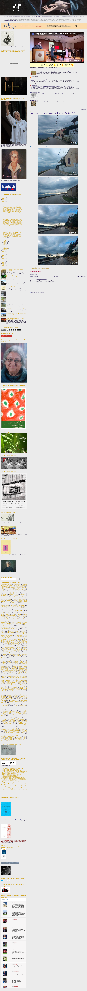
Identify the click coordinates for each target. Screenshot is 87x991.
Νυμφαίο (24, 686)
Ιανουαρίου (5, 249)
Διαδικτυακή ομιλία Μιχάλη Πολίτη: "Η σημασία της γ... (12, 234)
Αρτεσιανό (15, 605)
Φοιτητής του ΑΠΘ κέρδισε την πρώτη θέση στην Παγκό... (12, 205)
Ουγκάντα (24, 689)
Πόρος (20, 702)
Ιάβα (26, 642)
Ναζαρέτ (16, 681)
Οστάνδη (19, 689)
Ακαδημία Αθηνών (5, 596)
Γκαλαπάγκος (11, 616)
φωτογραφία (3, 736)
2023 (3, 199)
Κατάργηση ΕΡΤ (4, 652)
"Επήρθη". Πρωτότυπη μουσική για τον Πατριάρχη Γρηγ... (13, 224)
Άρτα (11, 605)
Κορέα (15, 656)
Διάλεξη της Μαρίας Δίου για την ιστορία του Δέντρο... (12, 210)
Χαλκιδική (3, 737)
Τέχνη (25, 725)
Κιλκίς (4, 655)
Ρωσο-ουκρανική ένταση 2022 (22, 710)
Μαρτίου (5, 247)
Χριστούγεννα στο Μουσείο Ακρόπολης (9, 233)
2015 (3, 256)
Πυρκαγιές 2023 (4, 707)
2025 (3, 197)
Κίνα (9, 655)
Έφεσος (25, 636)
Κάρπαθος (13, 651)
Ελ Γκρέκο (5, 630)
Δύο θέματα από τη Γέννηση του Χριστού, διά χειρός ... (12, 208)
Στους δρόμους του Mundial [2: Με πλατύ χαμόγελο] (16, 308)
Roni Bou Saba (10, 740)
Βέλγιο (10, 609)
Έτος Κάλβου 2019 (21, 635)
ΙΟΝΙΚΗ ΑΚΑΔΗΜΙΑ (12, 644)
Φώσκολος (8, 735)
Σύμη (17, 719)
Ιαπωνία (3, 643)
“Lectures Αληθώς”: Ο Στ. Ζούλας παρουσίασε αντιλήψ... (12, 227)
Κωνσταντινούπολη (17, 661)
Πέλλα (20, 697)
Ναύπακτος (9, 682)
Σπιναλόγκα (19, 717)
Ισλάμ (2, 645)
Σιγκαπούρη (13, 713)
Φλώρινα (10, 733)
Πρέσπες (12, 704)
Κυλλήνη (24, 660)
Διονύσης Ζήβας (15, 621)
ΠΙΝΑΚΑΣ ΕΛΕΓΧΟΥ (46, 17)
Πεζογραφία (3, 697)
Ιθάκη (22, 643)
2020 (3, 250)
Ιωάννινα (19, 647)
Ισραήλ (12, 645)
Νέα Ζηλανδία (20, 682)
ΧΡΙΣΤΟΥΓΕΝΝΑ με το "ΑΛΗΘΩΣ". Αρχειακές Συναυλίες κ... (13, 209)
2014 (3, 257)
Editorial (2, 739)
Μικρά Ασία (12, 673)
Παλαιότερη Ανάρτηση (81, 276)
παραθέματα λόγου (35, 92)
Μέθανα (26, 670)
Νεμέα (16, 683)
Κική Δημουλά (24, 654)
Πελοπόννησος (9, 698)
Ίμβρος (25, 643)
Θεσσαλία (9, 641)
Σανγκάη (10, 712)
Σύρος (22, 720)
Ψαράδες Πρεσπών (8, 738)
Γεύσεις (19, 614)
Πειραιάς (9, 697)
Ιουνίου (4, 243)
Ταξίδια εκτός (7, 723)
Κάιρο (14, 648)
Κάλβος (13, 649)
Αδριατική (3, 594)
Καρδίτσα (7, 651)
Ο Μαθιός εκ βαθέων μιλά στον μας (10, 775)
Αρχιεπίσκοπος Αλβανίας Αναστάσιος (8, 606)
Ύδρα (26, 730)
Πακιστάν (11, 690)
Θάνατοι (25, 639)
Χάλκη (25, 736)
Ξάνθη (10, 687)
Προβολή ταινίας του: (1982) (9, 780)
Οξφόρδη (17, 688)
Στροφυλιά (12, 719)
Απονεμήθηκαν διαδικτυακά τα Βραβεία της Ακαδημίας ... (12, 212)
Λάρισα (10, 662)
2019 (3, 251)
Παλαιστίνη (3, 691)
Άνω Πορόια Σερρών (13, 601)
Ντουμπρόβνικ (17, 686)
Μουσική (12, 679)
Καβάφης (3, 648)
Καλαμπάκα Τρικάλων (6, 649)
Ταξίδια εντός (22, 723)
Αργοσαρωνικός (6, 602)
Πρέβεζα (7, 704)
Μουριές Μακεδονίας (23, 676)
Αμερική (14, 599)
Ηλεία (10, 639)
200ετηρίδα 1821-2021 (18, 586)
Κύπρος (8, 661)
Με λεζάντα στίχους (4, 669)
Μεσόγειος (14, 671)
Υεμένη (4, 731)
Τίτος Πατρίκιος (7, 728)
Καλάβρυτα (20, 648)
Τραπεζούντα (3, 729)
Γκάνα (15, 616)
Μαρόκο (20, 667)
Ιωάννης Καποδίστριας (9, 647)
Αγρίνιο (25, 593)
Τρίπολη (16, 729)
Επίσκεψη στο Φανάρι (21, 632)
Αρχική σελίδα (57, 276)
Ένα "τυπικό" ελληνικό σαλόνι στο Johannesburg (16, 280)
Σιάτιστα (8, 713)
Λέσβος (16, 662)
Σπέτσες (13, 717)
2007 (3, 265)
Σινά (6, 714)
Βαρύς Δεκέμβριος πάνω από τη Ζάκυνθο (10, 231)
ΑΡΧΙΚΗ (4, 16)
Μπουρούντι (23, 680)
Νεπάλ (20, 683)
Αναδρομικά (9, 600)
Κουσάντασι (16, 657)
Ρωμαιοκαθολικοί (4, 710)
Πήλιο (21, 698)
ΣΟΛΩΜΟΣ (38, 16)
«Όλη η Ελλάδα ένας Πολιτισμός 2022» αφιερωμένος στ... (13, 217)
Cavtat (24, 738)
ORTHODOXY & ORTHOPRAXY (38, 77)
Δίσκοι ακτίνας (3, 624)
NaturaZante (34, 85)
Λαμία (26, 661)
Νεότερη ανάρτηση (34, 276)
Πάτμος (10, 696)
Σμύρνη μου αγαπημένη (41, 101)
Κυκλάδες (18, 660)
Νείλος (12, 683)
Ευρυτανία (8, 636)
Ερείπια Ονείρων (17, 633)
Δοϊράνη (10, 624)
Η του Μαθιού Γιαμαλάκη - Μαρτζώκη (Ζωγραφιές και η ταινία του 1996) (14, 782)
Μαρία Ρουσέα (13, 667)
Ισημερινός (24, 644)
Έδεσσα (25, 624)
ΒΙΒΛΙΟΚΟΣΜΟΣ (16, 16)
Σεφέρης (2, 713)
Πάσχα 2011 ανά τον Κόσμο (12, 695)
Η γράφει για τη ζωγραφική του (11, 774)
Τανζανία (3, 721)
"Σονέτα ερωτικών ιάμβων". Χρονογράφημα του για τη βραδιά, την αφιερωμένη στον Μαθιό (13, 778)
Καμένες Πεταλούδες (17, 650)
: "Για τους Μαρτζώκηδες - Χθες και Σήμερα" (14, 779)
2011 (3, 261)
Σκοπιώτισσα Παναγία (17, 714)
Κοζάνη (11, 656)
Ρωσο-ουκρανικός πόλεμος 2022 (10, 711)
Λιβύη (9, 663)
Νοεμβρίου (5, 237)
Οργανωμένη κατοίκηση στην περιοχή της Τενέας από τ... (12, 206)
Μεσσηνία (25, 671)
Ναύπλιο (13, 682)
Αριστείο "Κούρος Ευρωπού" (9, 604)
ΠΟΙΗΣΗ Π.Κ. (59, 16)
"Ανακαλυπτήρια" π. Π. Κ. (6, 584)
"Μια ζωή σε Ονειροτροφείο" (21, 585)
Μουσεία (3, 677)
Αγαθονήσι (24, 588)
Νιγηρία (24, 683)
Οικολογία (21, 687)
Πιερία (25, 698)
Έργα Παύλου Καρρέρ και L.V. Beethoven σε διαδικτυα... (12, 213)
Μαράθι (8, 667)
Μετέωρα (15, 672)
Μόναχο (19, 675)
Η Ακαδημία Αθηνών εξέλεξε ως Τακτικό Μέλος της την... (12, 230)
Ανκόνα (20, 600)
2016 (3, 255)
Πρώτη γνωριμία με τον (12, 768)
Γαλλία (7, 614)
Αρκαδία (24, 604)
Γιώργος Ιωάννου (20, 615)
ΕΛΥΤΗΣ (28, 16)
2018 (3, 252)
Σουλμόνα (4, 717)
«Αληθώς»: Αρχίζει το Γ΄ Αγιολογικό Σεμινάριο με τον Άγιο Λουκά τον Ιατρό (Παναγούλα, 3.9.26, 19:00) (56, 71)
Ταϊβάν (26, 720)
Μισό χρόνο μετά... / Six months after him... (15, 297)
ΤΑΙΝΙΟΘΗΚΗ (76, 16)
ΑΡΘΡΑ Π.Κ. (9, 16)
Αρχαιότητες (21, 605)
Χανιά (7, 737)
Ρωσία (14, 710)
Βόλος (11, 612)
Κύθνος (13, 660)
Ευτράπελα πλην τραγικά (17, 636)
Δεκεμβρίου (5, 202)
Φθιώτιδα (9, 731)
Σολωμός (3, 715)
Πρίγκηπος (18, 704)
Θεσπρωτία (3, 641)
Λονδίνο (10, 665)
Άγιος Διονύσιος (24, 592)
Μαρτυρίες (24, 667)
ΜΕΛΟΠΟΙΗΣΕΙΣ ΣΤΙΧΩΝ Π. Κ (48, 16)
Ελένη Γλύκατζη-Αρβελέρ (21, 630)
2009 (3, 263)
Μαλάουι (2, 666)
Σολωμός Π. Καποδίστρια (13, 715)
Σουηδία (25, 715)
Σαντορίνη (17, 712)
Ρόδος (18, 709)
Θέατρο (23, 640)
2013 (3, 258)
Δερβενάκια (22, 617)
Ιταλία (25, 645)
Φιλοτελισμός (24, 732)
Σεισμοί (23, 712)
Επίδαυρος (3, 632)
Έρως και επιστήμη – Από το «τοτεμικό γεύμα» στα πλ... (12, 219)
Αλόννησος (5, 599)
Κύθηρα (8, 660)
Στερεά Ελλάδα (8, 718)
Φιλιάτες (14, 731)
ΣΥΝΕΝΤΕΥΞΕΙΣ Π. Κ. (67, 16)
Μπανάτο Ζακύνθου (6, 680)
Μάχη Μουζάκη (22, 668)
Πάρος (2, 694)
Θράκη (3, 642)
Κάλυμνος (9, 650)
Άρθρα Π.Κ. (15, 602)
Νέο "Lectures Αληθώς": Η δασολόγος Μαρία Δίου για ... (12, 214)
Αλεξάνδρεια (3, 598)
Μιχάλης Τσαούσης (22, 673)
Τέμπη (16, 724)
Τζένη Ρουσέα (12, 726)
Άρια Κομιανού (24, 602)
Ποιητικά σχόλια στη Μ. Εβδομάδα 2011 (13, 701)
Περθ (17, 698)
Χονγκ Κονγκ (19, 737)
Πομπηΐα (11, 702)
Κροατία (2, 660)
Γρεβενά (6, 617)
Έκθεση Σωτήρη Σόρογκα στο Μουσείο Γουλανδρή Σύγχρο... (13, 226)
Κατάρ (25, 651)
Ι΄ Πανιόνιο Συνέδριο (10, 642)
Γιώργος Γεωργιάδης (11, 615)
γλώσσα (24, 616)
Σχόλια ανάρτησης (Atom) (41, 279)
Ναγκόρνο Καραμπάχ (10, 681)
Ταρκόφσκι (7, 724)
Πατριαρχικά (22, 696)
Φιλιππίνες (19, 731)
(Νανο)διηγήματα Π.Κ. (5, 586)
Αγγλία (2, 589)
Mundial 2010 (17, 739)
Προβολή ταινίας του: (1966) (10, 769)
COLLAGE (23, 16)
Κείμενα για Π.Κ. (13, 652)
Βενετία (15, 609)
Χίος (14, 737)
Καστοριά (20, 651)
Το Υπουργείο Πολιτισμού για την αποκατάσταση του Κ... (12, 220)
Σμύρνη (25, 714)
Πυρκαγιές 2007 (22, 705)
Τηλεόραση (19, 726)
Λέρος (13, 662)
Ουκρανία (3, 690)
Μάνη (10, 666)
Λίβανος (3, 663)
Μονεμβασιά (25, 675)
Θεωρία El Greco (24, 641)
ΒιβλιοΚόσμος (18, 610)
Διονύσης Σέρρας (10, 623)
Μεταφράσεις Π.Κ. (7, 672)
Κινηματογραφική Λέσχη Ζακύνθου (9, 788)
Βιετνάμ (2, 612)
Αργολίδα (25, 601)
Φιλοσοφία (18, 732)
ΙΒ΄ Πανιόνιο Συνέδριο (15, 643)
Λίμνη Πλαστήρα (15, 663)
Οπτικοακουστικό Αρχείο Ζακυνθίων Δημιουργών (14, 689)
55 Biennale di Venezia (15, 587)
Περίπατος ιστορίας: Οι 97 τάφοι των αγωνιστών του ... (12, 235)
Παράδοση (5, 692)
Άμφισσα (2, 600)
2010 (3, 262)
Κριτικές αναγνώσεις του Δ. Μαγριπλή (17, 659)
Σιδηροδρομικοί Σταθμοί (21, 713)
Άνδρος (15, 600)
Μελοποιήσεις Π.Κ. (6, 671)
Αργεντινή (20, 601)
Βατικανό (5, 609)
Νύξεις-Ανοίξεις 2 (4, 687)
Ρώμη (10, 710)
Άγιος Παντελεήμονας (7, 593)
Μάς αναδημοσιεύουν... (5, 668)
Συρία (18, 720)
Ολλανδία (7, 688)
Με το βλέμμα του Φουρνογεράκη (17, 669)
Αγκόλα (14, 593)
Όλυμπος (12, 688)
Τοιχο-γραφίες (15, 728)
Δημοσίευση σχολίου (33, 274)
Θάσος (19, 640)
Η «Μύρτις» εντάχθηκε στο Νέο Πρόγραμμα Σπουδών (12, 207)
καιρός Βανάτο (32, 65)
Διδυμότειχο (3, 621)
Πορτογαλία (3, 704)
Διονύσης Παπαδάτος (16, 622)
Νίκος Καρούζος (12, 684)
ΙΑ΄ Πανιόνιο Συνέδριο (20, 642)
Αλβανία (23, 596)
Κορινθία (19, 656)
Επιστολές (3, 633)
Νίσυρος (17, 684)
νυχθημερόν (34, 69)
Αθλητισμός (23, 594)
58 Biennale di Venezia (9, 588)
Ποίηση (3, 700)
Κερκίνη (25, 652)
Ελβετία (12, 630)
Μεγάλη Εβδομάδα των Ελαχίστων (11, 670)
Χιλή (11, 737)
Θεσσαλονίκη (15, 641)
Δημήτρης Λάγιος (6, 618)
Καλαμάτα (25, 648)
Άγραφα (19, 593)
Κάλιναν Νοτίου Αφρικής (22, 649)
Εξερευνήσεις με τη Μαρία (13, 631)
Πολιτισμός (3, 702)
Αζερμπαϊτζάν (11, 594)
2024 (3, 198)
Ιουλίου (4, 242)
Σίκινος (2, 714)
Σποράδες (2, 718)
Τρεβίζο (8, 729)
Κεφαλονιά (12, 654)
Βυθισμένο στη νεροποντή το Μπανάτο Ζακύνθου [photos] (13, 222)
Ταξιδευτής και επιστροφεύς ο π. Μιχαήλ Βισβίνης (16, 721)
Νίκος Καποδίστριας (4, 684)
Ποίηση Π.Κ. (14, 700)
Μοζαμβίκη (3, 675)
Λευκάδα (21, 662)
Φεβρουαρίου (5, 248)
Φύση (48, 268)
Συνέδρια (22, 719)
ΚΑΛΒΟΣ (33, 16)
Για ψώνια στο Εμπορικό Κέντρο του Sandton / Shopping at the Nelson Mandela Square (15, 276)
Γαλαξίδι (20, 613)
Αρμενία (2, 605)
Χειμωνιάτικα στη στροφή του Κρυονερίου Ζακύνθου (53, 113)
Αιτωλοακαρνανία (23, 595)
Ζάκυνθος (45, 268)
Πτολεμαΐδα (15, 705)
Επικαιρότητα (10, 632)
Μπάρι (16, 680)
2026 (3, 195)
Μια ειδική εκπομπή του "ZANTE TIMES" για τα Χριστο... (12, 211)
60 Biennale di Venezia (17, 588)
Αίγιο (12, 595)
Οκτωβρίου (5, 238)
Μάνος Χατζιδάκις (17, 666)
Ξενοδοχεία (15, 687)
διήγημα (8, 621)
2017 (3, 254)
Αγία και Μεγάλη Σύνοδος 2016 (10, 589)
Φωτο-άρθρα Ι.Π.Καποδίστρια (19, 735)
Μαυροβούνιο (14, 668)
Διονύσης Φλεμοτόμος (20, 623)
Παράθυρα (12, 692)
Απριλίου (5, 245)
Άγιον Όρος (20, 590)
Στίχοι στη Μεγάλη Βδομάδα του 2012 (20, 718)
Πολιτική (23, 701)
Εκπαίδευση (24, 628)
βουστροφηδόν (34, 100)
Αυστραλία (3, 607)
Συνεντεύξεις (3, 720)
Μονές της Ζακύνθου (6, 676)
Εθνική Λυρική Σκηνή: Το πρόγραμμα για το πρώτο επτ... (12, 223)
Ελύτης (2, 631)
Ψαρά (2, 738)
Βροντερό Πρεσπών (10, 613)
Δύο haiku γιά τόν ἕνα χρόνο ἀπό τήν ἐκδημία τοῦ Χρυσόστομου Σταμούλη (51, 93)
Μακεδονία (21, 665)
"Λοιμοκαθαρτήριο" (10, 585)
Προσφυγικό (24, 704)
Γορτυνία (2, 617)
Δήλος (26, 617)
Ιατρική (7, 643)
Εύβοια (2, 636)
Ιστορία (19, 645)
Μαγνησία (15, 665)
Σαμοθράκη (4, 712)
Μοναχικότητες (12, 675)
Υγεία (22, 730)
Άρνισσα (7, 605)
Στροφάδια (5, 719)
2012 (3, 259)
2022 (3, 200)
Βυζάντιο (16, 613)
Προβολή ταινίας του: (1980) (12, 770)
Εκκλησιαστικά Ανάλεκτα (9, 629)
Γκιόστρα (19, 616)
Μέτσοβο (20, 672)
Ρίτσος (7, 709)
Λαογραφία (4, 662)
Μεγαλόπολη (21, 670)
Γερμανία (13, 614)
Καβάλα (24, 647)
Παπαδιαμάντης (24, 691)
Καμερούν (24, 650)
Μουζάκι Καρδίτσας (16, 676)
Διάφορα (23, 619)
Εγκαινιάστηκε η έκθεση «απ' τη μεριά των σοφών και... (12, 225)
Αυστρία (9, 607)
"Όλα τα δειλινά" (4, 784)
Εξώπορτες (23, 631)
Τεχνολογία (6, 726)
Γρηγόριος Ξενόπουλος (15, 617)
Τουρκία (22, 728)
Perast (5, 740)
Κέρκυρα (4, 654)
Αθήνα (16, 594)
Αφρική (20, 607)
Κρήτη (22, 657)
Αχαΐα (26, 607)
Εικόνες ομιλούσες (17, 627)
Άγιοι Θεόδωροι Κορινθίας (21, 589)
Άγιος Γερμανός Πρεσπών (14, 592)
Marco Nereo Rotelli (9, 739)
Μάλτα (6, 666)
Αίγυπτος (16, 595)
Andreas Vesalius (17, 738)
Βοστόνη (15, 612)
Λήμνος (26, 662)
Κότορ (10, 657)
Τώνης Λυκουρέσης (22, 729)
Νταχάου (5, 686)
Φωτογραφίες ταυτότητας (14, 736)
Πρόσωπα (4, 705)
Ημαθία (15, 639)
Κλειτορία (7, 656)
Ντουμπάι (11, 686)
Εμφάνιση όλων (83, 109)
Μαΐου (4, 244)
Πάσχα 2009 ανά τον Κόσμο (10, 694)
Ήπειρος (19, 639)
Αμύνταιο (20, 599)
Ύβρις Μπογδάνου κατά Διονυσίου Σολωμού (10, 730)
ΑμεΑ (10, 599)
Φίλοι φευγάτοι (9, 732)
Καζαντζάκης (9, 648)
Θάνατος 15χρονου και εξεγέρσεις (8, 640)
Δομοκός (14, 624)
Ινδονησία (6, 644)
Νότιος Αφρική (23, 684)
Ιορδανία (18, 644)
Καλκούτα (4, 650)
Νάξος (20, 681)
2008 (3, 264)
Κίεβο (17, 654)
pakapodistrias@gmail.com (10, 20)
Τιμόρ (2, 728)
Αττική (24, 606)
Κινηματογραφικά (17, 655)
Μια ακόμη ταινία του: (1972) (11, 776)
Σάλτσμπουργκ (24, 711)
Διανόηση (18, 619)
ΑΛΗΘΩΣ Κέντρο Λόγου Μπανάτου (18, 598)
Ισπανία (6, 645)
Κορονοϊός (3, 657)
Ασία (18, 606)
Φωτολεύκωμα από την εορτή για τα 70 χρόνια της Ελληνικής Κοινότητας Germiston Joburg (16, 314)
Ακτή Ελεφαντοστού (15, 596)
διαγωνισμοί (15, 618)
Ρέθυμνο (16, 707)
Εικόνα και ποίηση (8, 625)
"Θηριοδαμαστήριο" (16, 584)
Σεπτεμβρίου (5, 240)
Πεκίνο (14, 697)
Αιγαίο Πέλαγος (5, 595)
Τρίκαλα (12, 729)
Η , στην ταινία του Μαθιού (14, 783)
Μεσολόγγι (20, 671)
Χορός (25, 737)
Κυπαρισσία (3, 661)
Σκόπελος (10, 714)
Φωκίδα (2, 735)
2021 (3, 201)
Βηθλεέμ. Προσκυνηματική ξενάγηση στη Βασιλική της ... (12, 221)
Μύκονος (3, 681)
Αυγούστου (5, 241)
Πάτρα (16, 696)
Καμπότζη (2, 651)
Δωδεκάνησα (19, 624)
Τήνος (24, 726)
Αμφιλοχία (24, 599)
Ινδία (2, 644)
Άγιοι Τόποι (11, 590)
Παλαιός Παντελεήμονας (20, 690)
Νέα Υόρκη (8, 683)
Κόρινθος (24, 656)
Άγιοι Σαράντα (4, 590)
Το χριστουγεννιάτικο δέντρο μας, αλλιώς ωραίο (11, 218)
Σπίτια (24, 717)
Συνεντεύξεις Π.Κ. (11, 720)
